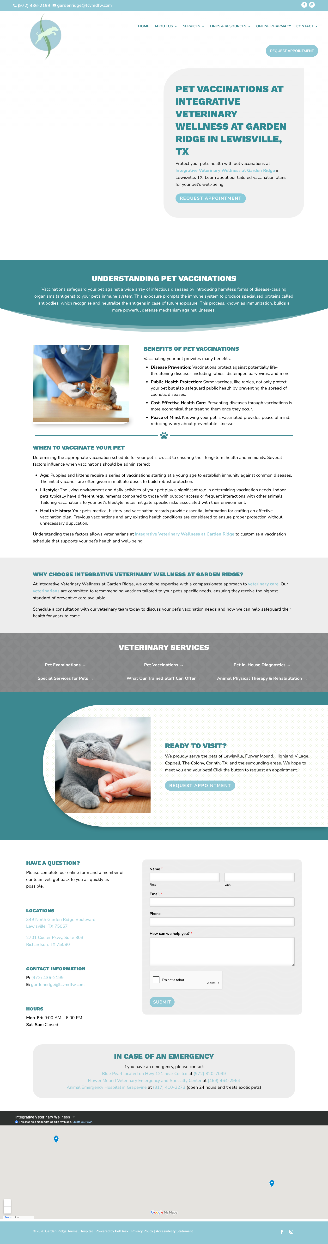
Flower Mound (102, 1080)
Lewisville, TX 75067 (47, 926)
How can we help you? (171, 933)
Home (143, 26)
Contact (304, 26)
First (153, 885)
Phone (155, 913)
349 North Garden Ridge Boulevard (61, 919)
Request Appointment (292, 50)
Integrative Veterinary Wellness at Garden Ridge (225, 170)
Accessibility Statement (174, 1231)
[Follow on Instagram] (312, 5)
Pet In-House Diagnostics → (262, 665)
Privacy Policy (142, 1231)
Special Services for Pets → (66, 678)
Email (156, 894)
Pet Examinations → (65, 665)
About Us (163, 26)
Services (191, 26)
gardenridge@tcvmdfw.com (58, 984)
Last (228, 885)
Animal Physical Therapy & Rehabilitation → (262, 678)
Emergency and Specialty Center (169, 1080)
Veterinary (127, 1080)
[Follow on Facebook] (304, 5)
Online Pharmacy (273, 26)
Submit (162, 1002)
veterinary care (263, 584)
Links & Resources (228, 26)
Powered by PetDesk (112, 1231)
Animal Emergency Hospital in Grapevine (107, 1087)
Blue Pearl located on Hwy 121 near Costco (144, 1073)
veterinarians (46, 591)
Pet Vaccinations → (164, 665)
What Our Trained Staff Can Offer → (164, 678)
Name (156, 869)
